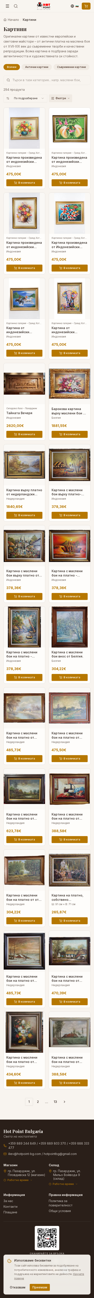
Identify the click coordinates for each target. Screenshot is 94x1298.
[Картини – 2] (64, 1102)
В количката (26, 182)
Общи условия (60, 1211)
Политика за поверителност (61, 1203)
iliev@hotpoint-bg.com (24, 1154)
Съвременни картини (71, 67)
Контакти (10, 1206)
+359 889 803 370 (52, 1143)
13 (55, 1102)
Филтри (61, 98)
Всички (11, 67)
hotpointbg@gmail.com (60, 1154)
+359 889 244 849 (22, 1143)
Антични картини (36, 67)
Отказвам (17, 1287)
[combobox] (25, 98)
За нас (8, 1201)
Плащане (10, 1212)
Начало (13, 19)
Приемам (39, 1287)
